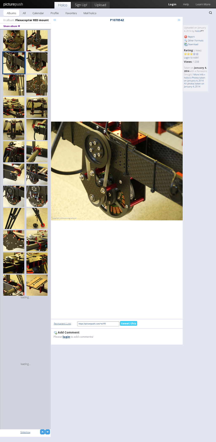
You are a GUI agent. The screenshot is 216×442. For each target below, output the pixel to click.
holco (198, 31)
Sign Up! (81, 4)
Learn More (203, 4)
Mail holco (90, 13)
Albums (11, 13)
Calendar (38, 13)
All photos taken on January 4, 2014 (194, 85)
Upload (100, 4)
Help (186, 4)
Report (191, 36)
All (24, 13)
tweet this (128, 323)
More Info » (199, 74)
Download (192, 44)
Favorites (71, 13)
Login (187, 57)
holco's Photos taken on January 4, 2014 (194, 79)
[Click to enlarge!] (117, 171)
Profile (55, 13)
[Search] (210, 12)
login (66, 337)
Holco (62, 5)
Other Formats (195, 40)
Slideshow (25, 432)
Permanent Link (62, 323)
